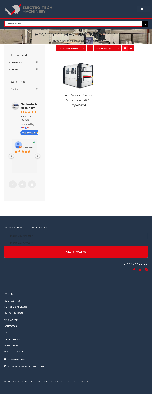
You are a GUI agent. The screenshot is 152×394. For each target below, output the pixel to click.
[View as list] (131, 48)
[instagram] (146, 269)
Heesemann (17, 62)
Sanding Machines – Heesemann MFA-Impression (78, 100)
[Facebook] (13, 184)
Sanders (15, 88)
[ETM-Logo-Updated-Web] (29, 3)
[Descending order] (90, 48)
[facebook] (134, 269)
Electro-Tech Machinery (28, 106)
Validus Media (84, 381)
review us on (29, 132)
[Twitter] (22, 184)
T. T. (25, 143)
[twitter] (140, 269)
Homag (14, 69)
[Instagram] (32, 184)
